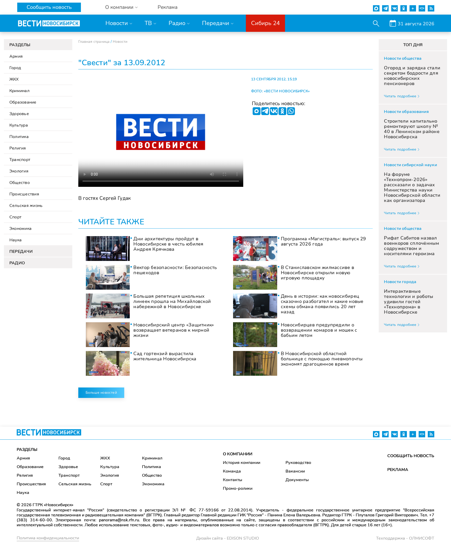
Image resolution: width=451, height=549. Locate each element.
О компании (119, 7)
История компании (241, 463)
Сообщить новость (49, 7)
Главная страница (94, 41)
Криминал (19, 91)
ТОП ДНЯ (413, 45)
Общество (19, 183)
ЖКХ (14, 79)
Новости (116, 23)
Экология (18, 171)
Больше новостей (101, 392)
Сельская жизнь (26, 205)
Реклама (167, 7)
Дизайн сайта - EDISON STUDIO (227, 538)
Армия (16, 56)
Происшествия (24, 194)
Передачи (215, 23)
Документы (297, 480)
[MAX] (256, 111)
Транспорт (19, 160)
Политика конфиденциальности (48, 538)
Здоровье (19, 114)
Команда (232, 471)
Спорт (15, 217)
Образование (23, 102)
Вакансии (295, 471)
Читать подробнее (400, 96)
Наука (15, 240)
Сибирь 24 (265, 23)
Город (15, 68)
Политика (19, 137)
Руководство (298, 463)
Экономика (20, 228)
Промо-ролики (237, 488)
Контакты (232, 480)
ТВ (148, 23)
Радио (177, 23)
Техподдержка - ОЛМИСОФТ (405, 538)
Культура (18, 125)
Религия (17, 148)
